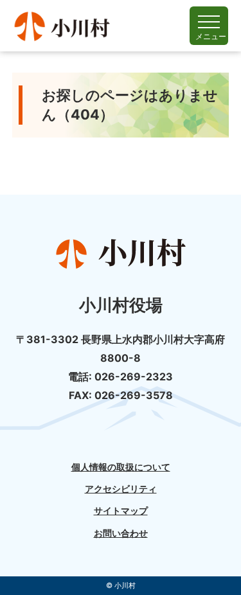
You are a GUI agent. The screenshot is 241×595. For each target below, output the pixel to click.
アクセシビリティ (121, 488)
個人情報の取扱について (120, 467)
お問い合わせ (121, 533)
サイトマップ (121, 510)
